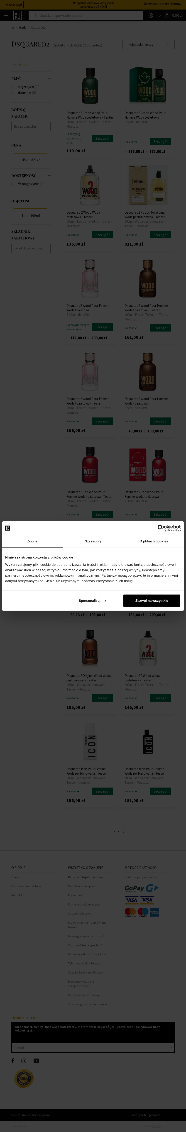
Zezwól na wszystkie (151, 600)
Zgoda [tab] (32, 541)
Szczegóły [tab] (93, 541)
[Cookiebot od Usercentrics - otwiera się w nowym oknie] (161, 528)
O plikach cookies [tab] (154, 541)
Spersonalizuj (89, 600)
